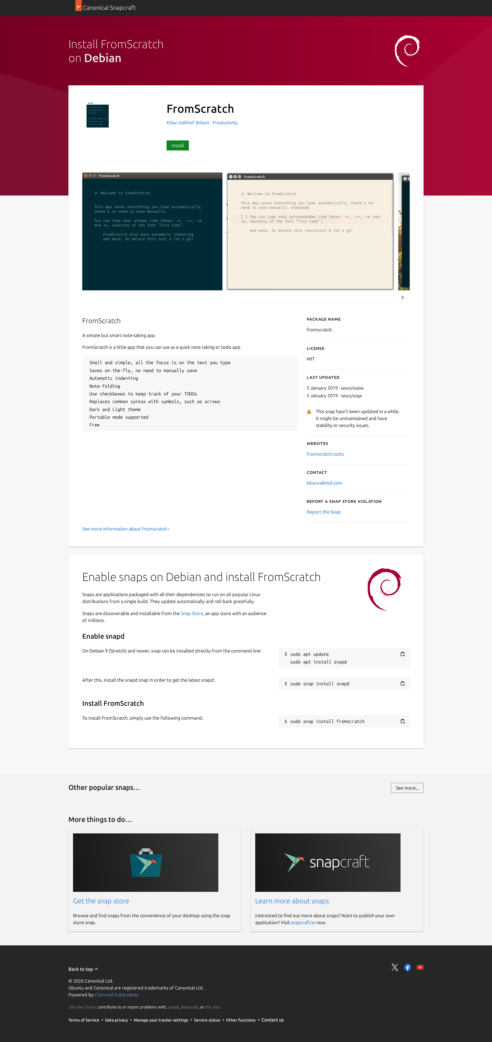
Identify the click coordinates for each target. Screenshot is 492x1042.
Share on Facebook (407, 967)
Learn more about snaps (292, 901)
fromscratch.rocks (325, 453)
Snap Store (192, 613)
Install (177, 145)
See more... (407, 787)
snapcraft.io (303, 922)
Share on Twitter (395, 967)
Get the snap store (101, 901)
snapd (173, 1007)
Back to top (81, 969)
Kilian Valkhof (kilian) (188, 122)
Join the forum (82, 1007)
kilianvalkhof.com (324, 482)
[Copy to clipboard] (402, 654)
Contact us (272, 1019)
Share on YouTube (420, 967)
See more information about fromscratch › (125, 528)
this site (212, 1007)
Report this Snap (324, 511)
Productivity (225, 122)
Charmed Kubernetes (117, 994)
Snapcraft (189, 1007)
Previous (387, 297)
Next (402, 297)
